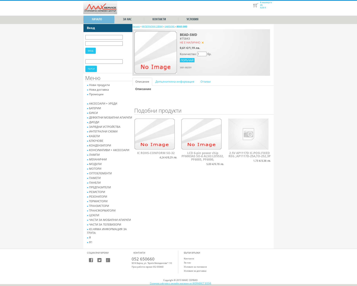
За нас (127, 19)
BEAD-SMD (182, 26)
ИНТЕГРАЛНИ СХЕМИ (152, 26)
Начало (97, 19)
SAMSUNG (170, 26)
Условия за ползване (195, 266)
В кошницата (266, 2)
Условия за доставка (195, 270)
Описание (142, 81)
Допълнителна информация (174, 81)
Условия (192, 19)
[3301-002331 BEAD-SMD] (155, 52)
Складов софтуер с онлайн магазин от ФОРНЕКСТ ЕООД (180, 283)
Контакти (159, 19)
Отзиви (205, 81)
